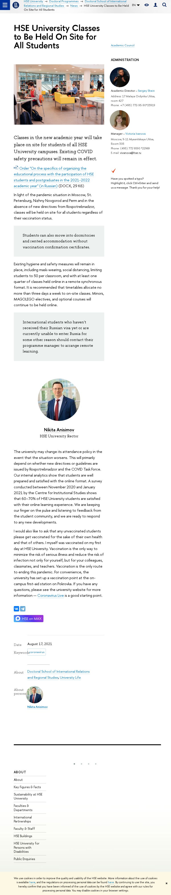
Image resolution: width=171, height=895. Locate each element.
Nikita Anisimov (59, 430)
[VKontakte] (16, 608)
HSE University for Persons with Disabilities (26, 847)
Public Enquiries (24, 859)
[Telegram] (22, 608)
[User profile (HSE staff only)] (155, 5)
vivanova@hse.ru (130, 153)
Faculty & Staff (24, 828)
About (20, 772)
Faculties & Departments (23, 808)
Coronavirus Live (50, 595)
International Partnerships (23, 819)
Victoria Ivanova (135, 134)
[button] (74, 764)
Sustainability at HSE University (28, 796)
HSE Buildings (23, 836)
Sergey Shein (146, 91)
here (32, 882)
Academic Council (122, 45)
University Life (70, 677)
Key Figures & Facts (27, 787)
